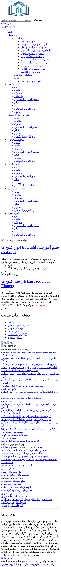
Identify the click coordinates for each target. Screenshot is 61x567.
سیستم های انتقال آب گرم (15, 474)
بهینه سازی (29, 564)
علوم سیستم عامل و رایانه (35, 62)
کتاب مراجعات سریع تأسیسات (17, 465)
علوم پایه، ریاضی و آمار (33, 47)
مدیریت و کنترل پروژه (33, 65)
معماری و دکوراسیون (32, 53)
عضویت (11, 26)
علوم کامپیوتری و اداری (33, 68)
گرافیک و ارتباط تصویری (34, 44)
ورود (3, 26)
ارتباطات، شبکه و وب (32, 56)
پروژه (17, 111)
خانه (10, 31)
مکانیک (11, 84)
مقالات (18, 90)
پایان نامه (19, 96)
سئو (38, 564)
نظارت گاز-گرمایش (18, 114)
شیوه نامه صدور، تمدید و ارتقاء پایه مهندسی (24, 456)
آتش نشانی (14, 164)
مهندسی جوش (16, 139)
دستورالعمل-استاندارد (25, 176)
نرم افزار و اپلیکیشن (25, 185)
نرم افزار (19, 38)
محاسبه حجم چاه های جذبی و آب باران (22, 447)
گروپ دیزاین (8, 564)
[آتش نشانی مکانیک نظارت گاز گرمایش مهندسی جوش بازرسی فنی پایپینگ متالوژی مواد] (43, 19)
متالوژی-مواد (15, 213)
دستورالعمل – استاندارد (26, 99)
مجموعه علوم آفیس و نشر (35, 59)
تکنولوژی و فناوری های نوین (36, 50)
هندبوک (18, 93)
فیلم (16, 102)
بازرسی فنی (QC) (17, 188)
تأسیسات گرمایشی (11, 468)
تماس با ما (7, 558)
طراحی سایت (48, 564)
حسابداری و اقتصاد (31, 71)
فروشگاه (6, 23)
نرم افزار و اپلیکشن (24, 108)
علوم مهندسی (28, 41)
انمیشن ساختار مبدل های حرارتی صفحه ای (24, 450)
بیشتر (4, 271)
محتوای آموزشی (23, 74)
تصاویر (17, 105)
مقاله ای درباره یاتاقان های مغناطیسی (22, 453)
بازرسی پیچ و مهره (11, 471)
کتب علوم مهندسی (31, 81)
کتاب (17, 78)
